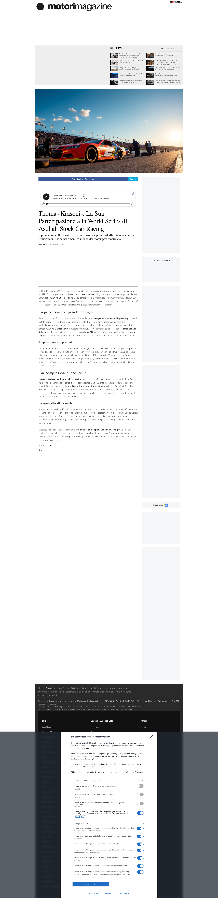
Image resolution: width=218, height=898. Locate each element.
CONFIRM (91, 884)
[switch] (140, 786)
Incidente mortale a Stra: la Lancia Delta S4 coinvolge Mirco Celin (131, 75)
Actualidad (95, 727)
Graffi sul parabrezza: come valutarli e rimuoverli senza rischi (131, 81)
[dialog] (109, 815)
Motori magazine (59, 707)
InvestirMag (144, 727)
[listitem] (109, 780)
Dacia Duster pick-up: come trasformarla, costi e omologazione (166, 75)
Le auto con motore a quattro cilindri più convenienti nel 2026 (131, 61)
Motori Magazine (46, 688)
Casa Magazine (48, 727)
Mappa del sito (43, 704)
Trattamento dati (164, 701)
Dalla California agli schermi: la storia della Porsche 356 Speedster (167, 54)
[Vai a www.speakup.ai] (133, 193)
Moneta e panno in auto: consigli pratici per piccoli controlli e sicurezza (167, 68)
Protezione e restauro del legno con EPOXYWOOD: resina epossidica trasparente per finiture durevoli (166, 62)
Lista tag (53, 704)
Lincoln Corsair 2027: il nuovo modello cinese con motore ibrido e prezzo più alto (168, 81)
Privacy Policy (123, 893)
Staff (49, 445)
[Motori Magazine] (74, 6)
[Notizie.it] (176, 2)
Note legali (152, 701)
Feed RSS (175, 701)
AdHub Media (84, 707)
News (40, 450)
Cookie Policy (130, 701)
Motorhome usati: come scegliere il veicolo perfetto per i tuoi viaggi (130, 68)
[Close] (152, 737)
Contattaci (120, 701)
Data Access (109, 893)
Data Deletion (94, 893)
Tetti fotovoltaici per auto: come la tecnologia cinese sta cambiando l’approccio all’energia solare (129, 55)
